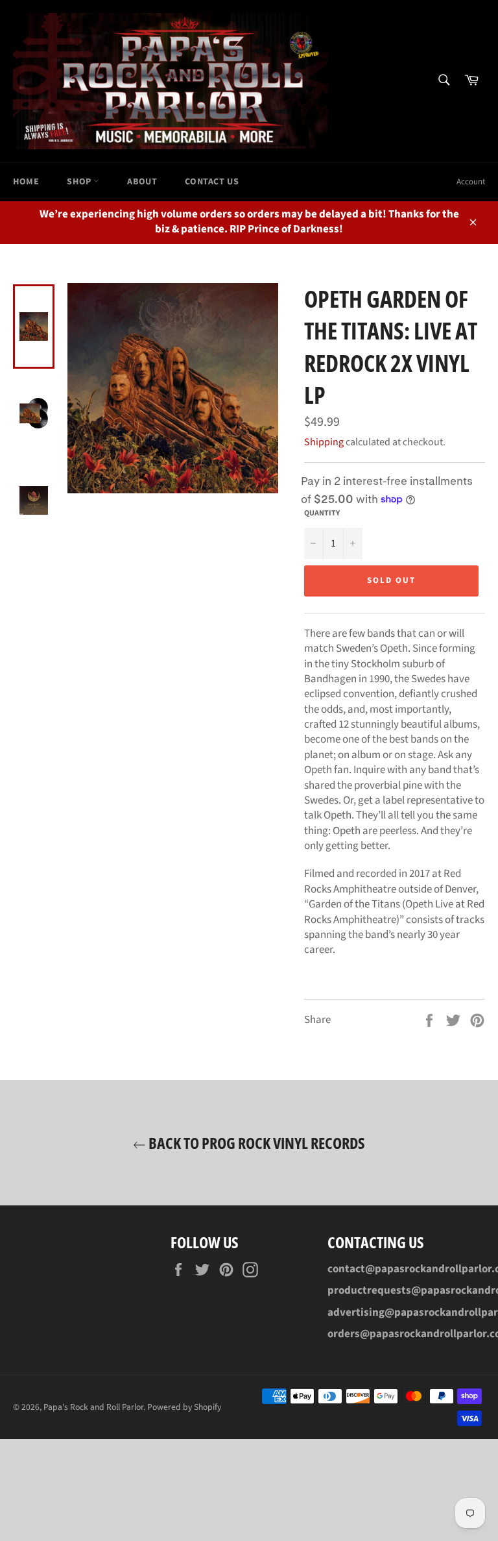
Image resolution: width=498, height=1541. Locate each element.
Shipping (324, 442)
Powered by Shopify (184, 1407)
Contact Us (212, 181)
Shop (80, 181)
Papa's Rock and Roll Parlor (93, 1407)
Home (26, 181)
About (142, 181)
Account (470, 182)
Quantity (322, 513)
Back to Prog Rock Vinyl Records (255, 1142)
